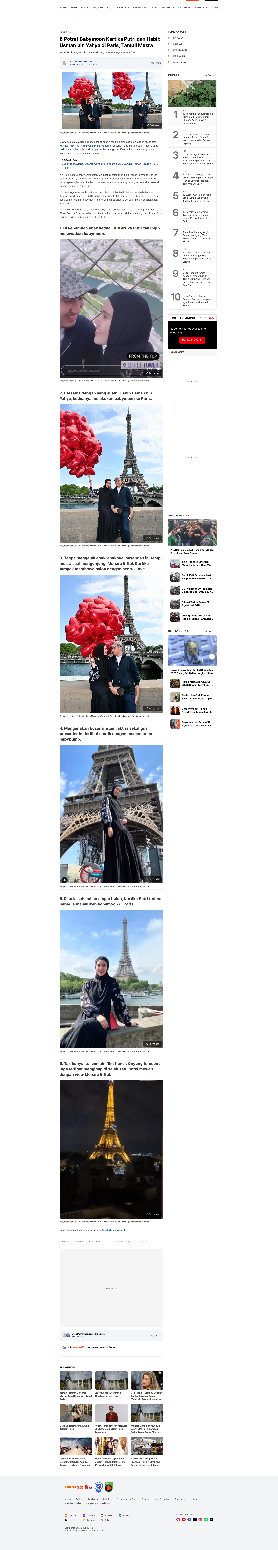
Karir (195, 1499)
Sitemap (145, 1499)
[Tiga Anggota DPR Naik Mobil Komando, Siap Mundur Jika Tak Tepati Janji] (175, 563)
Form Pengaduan (162, 1499)
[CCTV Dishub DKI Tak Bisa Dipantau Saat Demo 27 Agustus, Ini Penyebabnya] (175, 590)
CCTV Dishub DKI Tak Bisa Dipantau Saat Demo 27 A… (198, 590)
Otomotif (168, 7)
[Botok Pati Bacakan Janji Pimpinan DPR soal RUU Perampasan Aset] (175, 577)
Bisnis (85, 7)
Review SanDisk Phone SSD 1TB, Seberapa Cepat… (198, 697)
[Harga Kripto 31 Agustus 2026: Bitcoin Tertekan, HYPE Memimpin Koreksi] (175, 683)
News (74, 7)
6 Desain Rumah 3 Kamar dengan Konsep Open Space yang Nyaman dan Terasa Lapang (198, 139)
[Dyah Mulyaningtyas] (64, 63)
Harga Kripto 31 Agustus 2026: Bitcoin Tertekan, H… (197, 683)
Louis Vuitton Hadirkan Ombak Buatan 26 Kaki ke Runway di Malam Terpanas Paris (75, 1462)
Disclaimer (93, 1499)
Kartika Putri (67, 145)
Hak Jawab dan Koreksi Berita (99, 1503)
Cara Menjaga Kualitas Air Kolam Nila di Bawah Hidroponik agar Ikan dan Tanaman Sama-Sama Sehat (198, 159)
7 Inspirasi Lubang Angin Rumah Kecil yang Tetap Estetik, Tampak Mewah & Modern (196, 237)
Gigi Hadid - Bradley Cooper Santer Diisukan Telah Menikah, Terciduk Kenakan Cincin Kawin (146, 1396)
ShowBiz (98, 7)
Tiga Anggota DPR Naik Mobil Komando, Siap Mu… (197, 563)
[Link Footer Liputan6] (79, 1487)
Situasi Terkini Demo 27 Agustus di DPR (195, 604)
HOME (63, 7)
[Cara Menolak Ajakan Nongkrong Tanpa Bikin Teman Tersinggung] (175, 710)
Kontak (68, 1499)
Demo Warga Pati (179, 515)
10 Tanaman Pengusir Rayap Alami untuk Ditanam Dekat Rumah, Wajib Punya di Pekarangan (198, 118)
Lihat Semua (208, 75)
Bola (110, 7)
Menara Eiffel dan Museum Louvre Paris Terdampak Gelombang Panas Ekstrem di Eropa (146, 1429)
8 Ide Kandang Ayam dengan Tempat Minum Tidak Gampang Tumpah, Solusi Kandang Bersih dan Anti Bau (197, 278)
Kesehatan (140, 7)
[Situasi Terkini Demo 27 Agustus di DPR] (175, 604)
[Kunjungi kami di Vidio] (178, 1519)
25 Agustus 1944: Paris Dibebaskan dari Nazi (108, 1394)
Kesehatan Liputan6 (113, 1229)
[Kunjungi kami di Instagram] (200, 1519)
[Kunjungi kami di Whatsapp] (206, 1519)
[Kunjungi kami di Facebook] (189, 1519)
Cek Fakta (184, 7)
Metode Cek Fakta (73, 1503)
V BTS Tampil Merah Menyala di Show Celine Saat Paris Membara (111, 1428)
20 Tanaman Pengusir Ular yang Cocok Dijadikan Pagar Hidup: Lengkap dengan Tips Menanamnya (198, 179)
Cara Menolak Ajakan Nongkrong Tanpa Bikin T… (197, 710)
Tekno (154, 7)
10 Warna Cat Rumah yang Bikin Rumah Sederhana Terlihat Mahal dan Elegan (197, 197)
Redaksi (79, 1499)
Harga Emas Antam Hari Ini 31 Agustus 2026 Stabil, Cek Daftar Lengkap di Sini (191, 672)
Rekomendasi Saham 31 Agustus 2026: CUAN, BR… (197, 724)
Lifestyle (123, 7)
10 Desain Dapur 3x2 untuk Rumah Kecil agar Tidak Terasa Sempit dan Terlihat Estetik (197, 257)
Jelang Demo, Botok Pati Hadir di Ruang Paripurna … (198, 617)
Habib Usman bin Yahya (95, 145)
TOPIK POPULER (177, 31)
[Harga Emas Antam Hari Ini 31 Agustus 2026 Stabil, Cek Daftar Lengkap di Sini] (192, 650)
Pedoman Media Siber (127, 1499)
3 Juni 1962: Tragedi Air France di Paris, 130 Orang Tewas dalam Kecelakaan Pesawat (145, 1462)
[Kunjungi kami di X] (195, 1519)
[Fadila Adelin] (68, 1335)
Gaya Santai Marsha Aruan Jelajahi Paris (74, 1427)
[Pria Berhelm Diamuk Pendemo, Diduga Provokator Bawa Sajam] (192, 532)
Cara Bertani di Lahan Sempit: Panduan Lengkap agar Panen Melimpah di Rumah (197, 301)
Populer (175, 75)
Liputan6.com (87, 1527)
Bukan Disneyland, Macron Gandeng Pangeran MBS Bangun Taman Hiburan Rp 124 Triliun (111, 165)
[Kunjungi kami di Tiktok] (211, 1519)
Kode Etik (107, 1499)
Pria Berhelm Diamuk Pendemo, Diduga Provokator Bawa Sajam (192, 551)
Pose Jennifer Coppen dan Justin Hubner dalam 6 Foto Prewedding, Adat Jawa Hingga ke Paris (110, 1462)
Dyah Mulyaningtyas (82, 61)
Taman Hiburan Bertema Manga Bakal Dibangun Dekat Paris (76, 1396)
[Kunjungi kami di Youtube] (184, 1519)
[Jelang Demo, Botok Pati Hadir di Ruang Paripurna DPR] (175, 617)
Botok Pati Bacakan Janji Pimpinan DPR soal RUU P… (197, 577)
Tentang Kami (181, 1499)
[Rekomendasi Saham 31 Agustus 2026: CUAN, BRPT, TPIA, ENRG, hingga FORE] (175, 724)
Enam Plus (201, 7)
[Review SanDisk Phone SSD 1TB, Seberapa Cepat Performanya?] (175, 697)
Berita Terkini (179, 631)
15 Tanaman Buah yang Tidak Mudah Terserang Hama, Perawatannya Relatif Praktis (198, 216)
